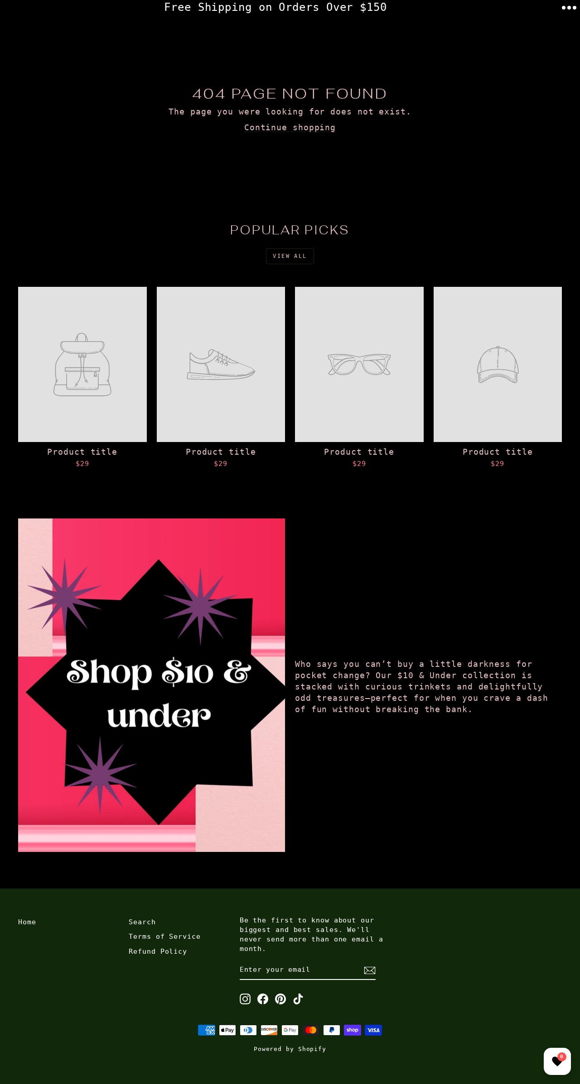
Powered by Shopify (290, 1049)
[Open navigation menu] (569, 7)
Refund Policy (158, 951)
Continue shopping (290, 127)
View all (290, 256)
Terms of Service (164, 936)
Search (142, 922)
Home (27, 922)
